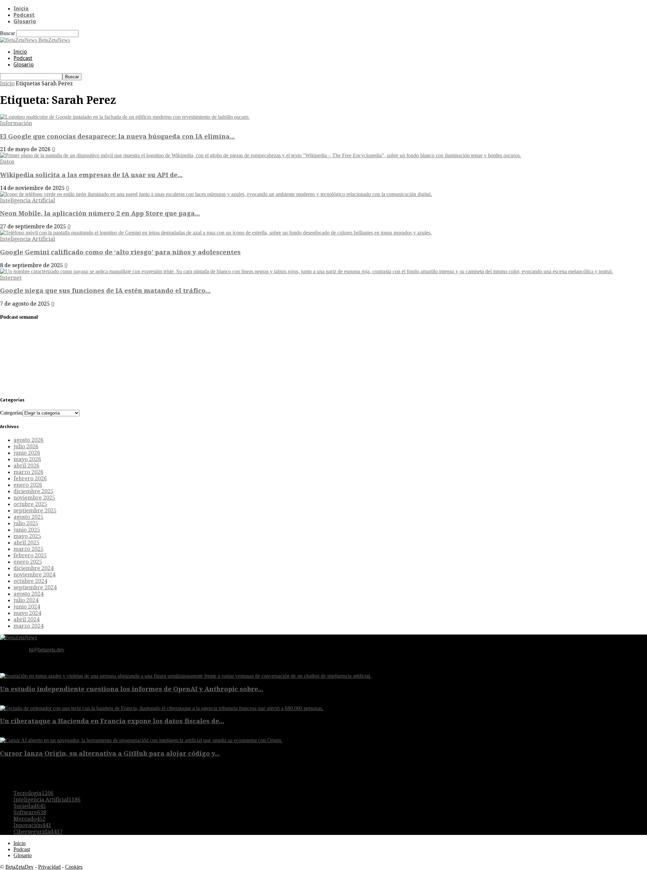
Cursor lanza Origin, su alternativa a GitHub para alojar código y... (110, 753)
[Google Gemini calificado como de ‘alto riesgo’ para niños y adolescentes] (216, 232)
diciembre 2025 (33, 491)
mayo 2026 (27, 459)
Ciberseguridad (38, 832)
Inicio (21, 8)
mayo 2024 (27, 613)
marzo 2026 (28, 472)
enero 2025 (27, 562)
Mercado (29, 819)
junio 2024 (26, 607)
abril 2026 (26, 465)
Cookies (74, 867)
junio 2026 (26, 453)
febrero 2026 (30, 478)
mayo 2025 (27, 536)
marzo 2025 (28, 549)
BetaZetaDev (19, 867)
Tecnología (33, 793)
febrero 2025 (30, 555)
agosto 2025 (28, 517)
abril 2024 (26, 619)
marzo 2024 (28, 626)
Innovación (32, 825)
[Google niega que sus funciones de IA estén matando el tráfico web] (306, 271)
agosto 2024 (28, 594)
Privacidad (49, 867)
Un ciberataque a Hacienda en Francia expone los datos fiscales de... (112, 721)
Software (29, 812)
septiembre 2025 (35, 510)
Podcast (24, 15)
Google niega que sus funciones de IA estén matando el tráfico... (105, 290)
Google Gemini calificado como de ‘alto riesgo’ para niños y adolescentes (120, 252)
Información (16, 123)
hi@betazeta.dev (46, 649)
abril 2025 (26, 542)
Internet (11, 278)
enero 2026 (27, 485)
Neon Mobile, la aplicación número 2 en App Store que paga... (100, 213)
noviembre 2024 (34, 574)
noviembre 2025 (34, 498)
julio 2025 (25, 523)
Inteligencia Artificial (27, 200)
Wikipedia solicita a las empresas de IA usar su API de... (91, 174)
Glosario (24, 21)
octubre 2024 (30, 581)
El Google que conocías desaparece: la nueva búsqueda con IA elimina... (117, 136)
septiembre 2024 (35, 587)
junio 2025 (26, 530)
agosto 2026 (28, 440)
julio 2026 (25, 446)
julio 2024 (25, 600)
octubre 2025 (30, 504)
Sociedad (29, 806)
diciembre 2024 (33, 568)
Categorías (11, 413)
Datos (7, 162)
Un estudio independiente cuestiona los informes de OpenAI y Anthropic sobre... (131, 689)
